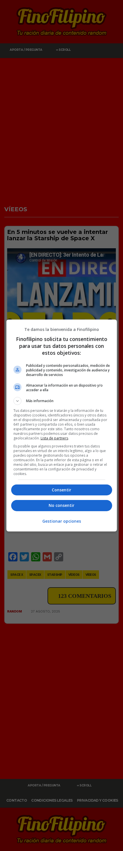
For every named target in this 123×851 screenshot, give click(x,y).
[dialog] (61, 425)
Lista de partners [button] (54, 438)
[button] (61, 401)
